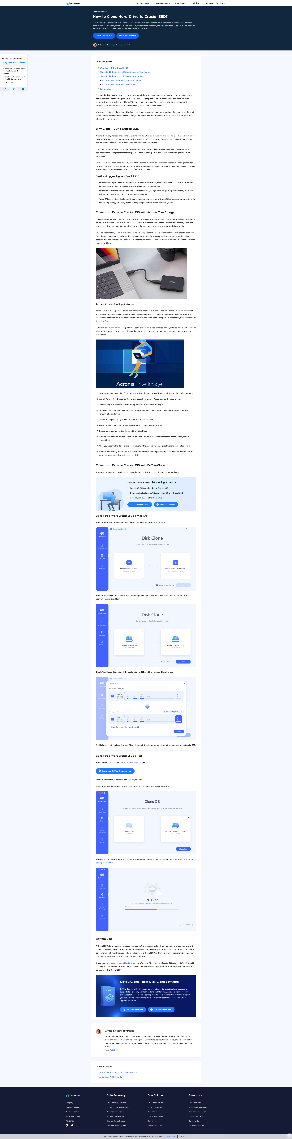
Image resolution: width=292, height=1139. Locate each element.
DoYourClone (159, 522)
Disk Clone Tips (195, 1103)
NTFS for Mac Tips (155, 1125)
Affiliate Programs (73, 1116)
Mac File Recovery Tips (115, 1116)
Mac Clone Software (155, 1107)
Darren (110, 45)
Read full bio (110, 1050)
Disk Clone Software (156, 1103)
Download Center (72, 1112)
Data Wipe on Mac (196, 1116)
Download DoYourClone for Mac (116, 771)
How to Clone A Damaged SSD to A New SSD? (118, 1072)
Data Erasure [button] (162, 3)
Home (95, 11)
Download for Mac (127, 36)
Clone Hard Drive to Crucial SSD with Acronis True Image (125, 72)
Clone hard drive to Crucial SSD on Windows (121, 80)
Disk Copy (103, 11)
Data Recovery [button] (143, 3)
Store (222, 3)
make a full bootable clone (120, 963)
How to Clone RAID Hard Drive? (111, 1077)
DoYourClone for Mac (130, 762)
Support (209, 3)
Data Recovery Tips (114, 1112)
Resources (195, 1095)
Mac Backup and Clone (198, 1107)
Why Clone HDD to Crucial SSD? (114, 68)
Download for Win (104, 36)
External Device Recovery (116, 1121)
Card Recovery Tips (196, 1125)
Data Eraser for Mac (156, 1116)
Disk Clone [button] (180, 3)
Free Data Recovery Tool (116, 1125)
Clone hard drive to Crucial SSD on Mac (119, 84)
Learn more (170, 1136)
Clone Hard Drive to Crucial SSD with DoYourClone (122, 76)
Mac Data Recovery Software (118, 1107)
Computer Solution (196, 1121)
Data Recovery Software (116, 1103)
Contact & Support (73, 1107)
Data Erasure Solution (197, 1112)
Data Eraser (152, 1112)
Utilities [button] (195, 3)
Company (69, 1103)
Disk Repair (152, 1121)
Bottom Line (105, 89)
